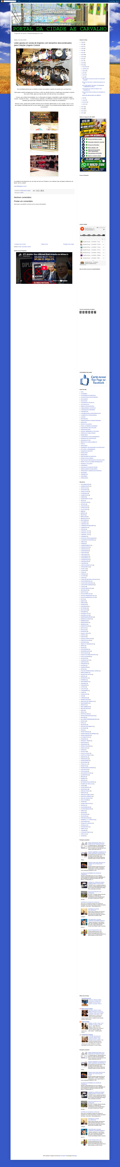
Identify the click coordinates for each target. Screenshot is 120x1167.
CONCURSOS (84, 554)
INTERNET (83, 679)
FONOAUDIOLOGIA (85, 429)
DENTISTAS (84, 422)
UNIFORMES (84, 476)
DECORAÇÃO (84, 418)
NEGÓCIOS (84, 724)
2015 (82, 65)
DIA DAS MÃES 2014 (86, 593)
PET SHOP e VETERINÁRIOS (88, 449)
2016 (82, 62)
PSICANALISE (84, 769)
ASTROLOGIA (84, 507)
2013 (82, 108)
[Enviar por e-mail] (36, 191)
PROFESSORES (85, 760)
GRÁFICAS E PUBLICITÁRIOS (88, 433)
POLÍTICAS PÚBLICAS (86, 755)
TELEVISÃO (84, 816)
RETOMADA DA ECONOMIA (87, 782)
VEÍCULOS (83, 834)
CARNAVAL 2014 (85, 534)
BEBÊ (82, 511)
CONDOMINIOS (85, 556)
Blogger (75, 1155)
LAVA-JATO (83, 688)
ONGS (82, 730)
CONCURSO (84, 552)
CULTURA (83, 575)
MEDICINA (83, 705)
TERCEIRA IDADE (85, 818)
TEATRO (83, 812)
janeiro (84, 104)
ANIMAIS (83, 497)
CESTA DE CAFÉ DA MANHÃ (88, 538)
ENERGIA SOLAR (85, 626)
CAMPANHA (84, 523)
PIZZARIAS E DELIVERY (87, 451)
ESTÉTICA (83, 635)
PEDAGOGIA (84, 742)
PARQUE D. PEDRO (86, 740)
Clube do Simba (85, 1021)
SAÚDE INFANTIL (85, 787)
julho (83, 73)
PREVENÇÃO (84, 758)
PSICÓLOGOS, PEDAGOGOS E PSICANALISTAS (93, 460)
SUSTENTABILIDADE (86, 809)
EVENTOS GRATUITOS (86, 638)
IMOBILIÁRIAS (84, 435)
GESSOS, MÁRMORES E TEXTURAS (90, 431)
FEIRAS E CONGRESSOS (87, 644)
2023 (82, 48)
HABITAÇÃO (84, 662)
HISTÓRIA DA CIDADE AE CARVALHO (90, 902)
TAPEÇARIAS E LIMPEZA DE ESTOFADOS (91, 470)
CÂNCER (83, 529)
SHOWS (83, 801)
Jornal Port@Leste (86, 998)
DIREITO (83, 601)
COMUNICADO (84, 549)
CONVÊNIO (84, 563)
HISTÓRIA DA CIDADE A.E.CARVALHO (93, 909)
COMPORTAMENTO (86, 545)
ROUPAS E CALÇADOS (86, 463)
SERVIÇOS (83, 792)
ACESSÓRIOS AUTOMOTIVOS (88, 395)
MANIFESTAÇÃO (85, 699)
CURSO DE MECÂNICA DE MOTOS (89, 579)
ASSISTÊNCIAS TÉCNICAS (87, 402)
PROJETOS (84, 766)
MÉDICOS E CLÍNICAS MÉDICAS (89, 442)
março (84, 100)
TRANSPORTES (85, 827)
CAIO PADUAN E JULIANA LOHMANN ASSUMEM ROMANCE (96, 920)
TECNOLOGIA (84, 814)
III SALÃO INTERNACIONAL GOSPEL (90, 671)
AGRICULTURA (84, 491)
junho (83, 75)
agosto (84, 70)
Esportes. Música (85, 633)
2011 (82, 113)
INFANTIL (83, 676)
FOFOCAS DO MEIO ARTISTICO (88, 654)
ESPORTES (84, 631)
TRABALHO (84, 825)
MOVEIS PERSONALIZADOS (88, 715)
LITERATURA (84, 697)
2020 (82, 54)
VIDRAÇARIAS (84, 478)
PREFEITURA (84, 757)
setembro (84, 68)
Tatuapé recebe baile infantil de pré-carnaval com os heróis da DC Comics (96, 864)
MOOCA (83, 712)
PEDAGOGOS (84, 744)
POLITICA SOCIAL (85, 753)
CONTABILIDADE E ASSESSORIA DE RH (91, 413)
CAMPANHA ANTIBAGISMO (87, 525)
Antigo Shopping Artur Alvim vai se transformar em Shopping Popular (96, 843)
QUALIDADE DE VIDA (86, 773)
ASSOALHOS (84, 506)
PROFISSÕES (84, 762)
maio (83, 77)
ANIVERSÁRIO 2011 (86, 498)
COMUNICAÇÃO (85, 547)
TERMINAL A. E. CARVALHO (88, 819)
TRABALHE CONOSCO (86, 823)
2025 (82, 44)
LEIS (82, 696)
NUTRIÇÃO (83, 728)
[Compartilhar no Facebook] (41, 191)
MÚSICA (83, 721)
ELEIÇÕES (83, 611)
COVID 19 (83, 568)
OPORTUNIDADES (85, 735)
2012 (82, 110)
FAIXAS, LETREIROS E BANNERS (89, 426)
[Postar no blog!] (38, 191)
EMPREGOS (84, 620)
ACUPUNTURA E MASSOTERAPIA (89, 397)
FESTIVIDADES (84, 649)
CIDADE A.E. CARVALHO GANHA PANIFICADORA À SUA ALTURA (96, 883)
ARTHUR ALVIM (85, 502)
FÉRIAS (83, 645)
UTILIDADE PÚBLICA (86, 832)
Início (82, 392)
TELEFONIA (84, 472)
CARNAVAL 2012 (85, 531)
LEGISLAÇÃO (84, 694)
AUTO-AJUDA (84, 509)
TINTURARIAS (84, 821)
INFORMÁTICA (84, 678)
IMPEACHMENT (85, 672)
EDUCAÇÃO (84, 610)
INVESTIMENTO (85, 681)
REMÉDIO (83, 778)
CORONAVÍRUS (85, 566)
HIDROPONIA (84, 663)
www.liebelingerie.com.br (20, 186)
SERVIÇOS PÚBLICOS (86, 794)
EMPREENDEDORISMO (87, 617)
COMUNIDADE (84, 550)
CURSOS (83, 417)
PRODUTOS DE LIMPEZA (87, 458)
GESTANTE (83, 658)
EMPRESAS (84, 624)
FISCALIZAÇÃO (84, 653)
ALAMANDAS (84, 493)
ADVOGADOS (84, 399)
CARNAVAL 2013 (85, 532)
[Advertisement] (93, 342)
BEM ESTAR (84, 516)
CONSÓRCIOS (84, 411)
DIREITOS (83, 602)
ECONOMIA (84, 608)
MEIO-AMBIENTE (85, 706)
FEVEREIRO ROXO (85, 651)
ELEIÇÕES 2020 (85, 615)
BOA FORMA (84, 520)
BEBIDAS (83, 513)
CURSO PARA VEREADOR (87, 584)
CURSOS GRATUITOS (86, 588)
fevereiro (84, 102)
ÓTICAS (83, 443)
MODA (21, 192)
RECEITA (83, 776)
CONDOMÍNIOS (85, 558)
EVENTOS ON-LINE (85, 640)
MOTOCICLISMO (85, 714)
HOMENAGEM (84, 667)
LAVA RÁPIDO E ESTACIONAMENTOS (90, 436)
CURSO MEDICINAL (86, 581)
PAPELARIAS (84, 445)
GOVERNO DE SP (85, 660)
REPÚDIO (83, 780)
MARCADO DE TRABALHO (87, 701)
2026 (82, 42)
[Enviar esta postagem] (34, 190)
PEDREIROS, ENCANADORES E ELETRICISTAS (93, 447)
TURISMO (83, 830)
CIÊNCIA (83, 541)
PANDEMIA (83, 739)
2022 (82, 50)
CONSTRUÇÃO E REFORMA (88, 409)
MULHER (83, 717)
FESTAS (83, 647)
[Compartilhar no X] (40, 191)
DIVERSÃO (83, 604)
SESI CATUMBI (84, 800)
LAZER (82, 692)
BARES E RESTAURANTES (87, 406)
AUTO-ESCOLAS (85, 404)
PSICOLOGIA (84, 771)
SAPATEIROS (84, 465)
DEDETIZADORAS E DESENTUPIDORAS (91, 420)
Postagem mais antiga (68, 244)
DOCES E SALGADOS (86, 424)
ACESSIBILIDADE (85, 484)
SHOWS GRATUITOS (86, 803)
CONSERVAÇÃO (85, 559)
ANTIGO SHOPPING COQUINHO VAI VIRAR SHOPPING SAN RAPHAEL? (97, 852)
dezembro (84, 66)
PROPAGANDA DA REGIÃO (87, 767)
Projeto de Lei (84, 764)
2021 (82, 52)
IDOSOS (83, 669)
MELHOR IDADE (85, 708)
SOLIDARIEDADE (85, 807)
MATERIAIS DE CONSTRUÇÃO (88, 438)
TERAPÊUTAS (84, 474)
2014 (82, 106)
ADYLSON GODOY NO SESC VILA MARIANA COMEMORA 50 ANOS (93, 86)
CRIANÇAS (83, 574)
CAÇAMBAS (84, 522)
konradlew (63, 1155)
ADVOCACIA (84, 488)
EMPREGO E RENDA (86, 619)
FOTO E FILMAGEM (85, 656)
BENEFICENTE (84, 518)
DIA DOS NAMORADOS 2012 (88, 595)
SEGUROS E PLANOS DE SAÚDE (89, 467)
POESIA (83, 749)
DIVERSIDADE (84, 606)
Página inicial (44, 244)
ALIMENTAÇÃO (84, 495)
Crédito (82, 572)
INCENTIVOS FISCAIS (86, 674)
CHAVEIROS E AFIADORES (87, 540)
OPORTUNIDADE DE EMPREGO (89, 733)
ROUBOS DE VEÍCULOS (87, 784)
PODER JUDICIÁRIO (86, 746)
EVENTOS (83, 636)
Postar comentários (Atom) (24, 246)
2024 (82, 46)
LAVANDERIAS (84, 690)
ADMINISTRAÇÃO (85, 486)
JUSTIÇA (83, 687)
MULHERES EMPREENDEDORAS (89, 719)
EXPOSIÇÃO (84, 642)
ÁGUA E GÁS (84, 400)
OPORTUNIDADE (85, 731)
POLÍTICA (83, 751)
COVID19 (83, 570)
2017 (82, 60)
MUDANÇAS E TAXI (85, 440)
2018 (82, 58)
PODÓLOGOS (84, 452)
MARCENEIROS (85, 703)
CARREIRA (83, 536)
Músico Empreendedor (87, 1008)
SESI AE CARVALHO (86, 798)
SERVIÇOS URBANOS (86, 796)
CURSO (83, 577)
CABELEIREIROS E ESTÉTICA (88, 408)
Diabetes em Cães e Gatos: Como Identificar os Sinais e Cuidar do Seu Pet (96, 1024)
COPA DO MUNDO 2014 (87, 565)
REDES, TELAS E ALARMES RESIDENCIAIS (91, 461)
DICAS (82, 599)
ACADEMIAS (84, 393)
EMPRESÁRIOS (85, 622)
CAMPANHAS (84, 527)
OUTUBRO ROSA (85, 737)
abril (83, 98)
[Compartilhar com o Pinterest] (43, 191)
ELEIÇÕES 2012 (85, 613)
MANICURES (84, 454)
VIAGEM (83, 835)
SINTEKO (83, 805)
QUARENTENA (84, 775)
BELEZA (83, 515)
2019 (82, 56)
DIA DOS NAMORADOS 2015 (88, 597)
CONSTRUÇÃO (84, 561)
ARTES (82, 500)
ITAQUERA (83, 683)
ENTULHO (83, 628)
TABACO (83, 810)
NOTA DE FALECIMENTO (87, 726)
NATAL (82, 722)
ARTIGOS (83, 504)
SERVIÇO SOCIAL (85, 791)
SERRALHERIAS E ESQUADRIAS (89, 469)
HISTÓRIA (83, 665)
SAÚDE (83, 785)
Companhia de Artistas (87, 1034)
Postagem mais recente (20, 244)
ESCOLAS (83, 629)
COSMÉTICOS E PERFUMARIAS (89, 415)
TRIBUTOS (83, 828)
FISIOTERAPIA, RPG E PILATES (88, 427)
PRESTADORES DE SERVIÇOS (88, 456)
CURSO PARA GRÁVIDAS (87, 583)
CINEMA (83, 543)
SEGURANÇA (84, 789)
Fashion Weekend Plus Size (95, 930)
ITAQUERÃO (84, 685)
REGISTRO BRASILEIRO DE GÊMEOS (91, 95)
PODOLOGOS (84, 748)
